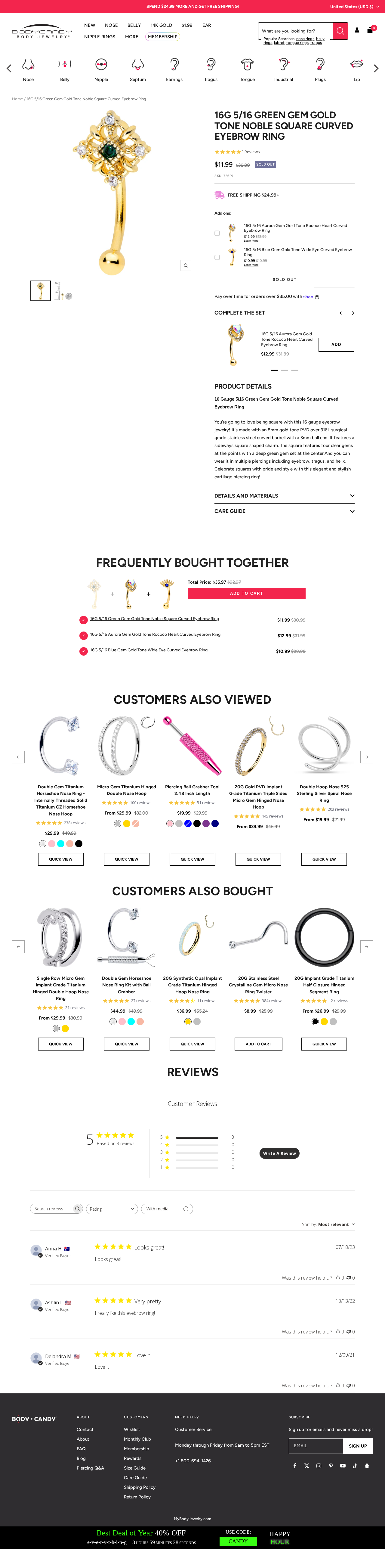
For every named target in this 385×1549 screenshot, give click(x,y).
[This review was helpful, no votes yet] (338, 1277)
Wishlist (132, 1429)
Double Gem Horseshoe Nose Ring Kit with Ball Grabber (126, 985)
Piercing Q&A (90, 1468)
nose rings (305, 38)
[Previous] (9, 68)
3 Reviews (251, 151)
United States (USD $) (351, 6)
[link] (42, 843)
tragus (316, 42)
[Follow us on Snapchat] (367, 1466)
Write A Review (279, 1153)
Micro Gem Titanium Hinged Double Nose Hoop (126, 790)
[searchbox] (51, 1208)
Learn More (251, 241)
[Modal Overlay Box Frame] (192, 1537)
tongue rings (297, 42)
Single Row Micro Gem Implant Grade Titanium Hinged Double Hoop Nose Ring (61, 988)
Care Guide (135, 1477)
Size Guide (135, 1468)
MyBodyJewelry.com (192, 1518)
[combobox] (112, 1209)
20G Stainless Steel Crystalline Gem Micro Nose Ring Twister (258, 985)
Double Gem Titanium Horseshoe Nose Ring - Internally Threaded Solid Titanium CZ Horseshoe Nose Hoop (60, 800)
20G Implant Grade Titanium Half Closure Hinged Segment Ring (324, 985)
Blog (81, 1458)
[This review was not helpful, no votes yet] (348, 1277)
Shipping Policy (140, 1487)
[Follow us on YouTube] (343, 1466)
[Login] (357, 31)
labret (279, 42)
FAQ (81, 1448)
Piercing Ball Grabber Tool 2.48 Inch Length (192, 790)
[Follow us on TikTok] (355, 1466)
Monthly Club (137, 1439)
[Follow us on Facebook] (295, 1466)
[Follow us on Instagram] (319, 1466)
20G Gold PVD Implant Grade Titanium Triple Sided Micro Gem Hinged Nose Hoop (258, 797)
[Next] (375, 68)
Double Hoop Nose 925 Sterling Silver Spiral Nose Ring (324, 793)
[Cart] (370, 31)
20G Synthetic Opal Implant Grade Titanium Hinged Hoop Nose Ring (192, 985)
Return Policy (137, 1497)
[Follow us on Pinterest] (331, 1466)
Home (17, 99)
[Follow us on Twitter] (307, 1466)
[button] (18, 757)
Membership (136, 1448)
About (83, 1439)
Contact (85, 1429)
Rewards (132, 1458)
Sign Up (358, 1446)
